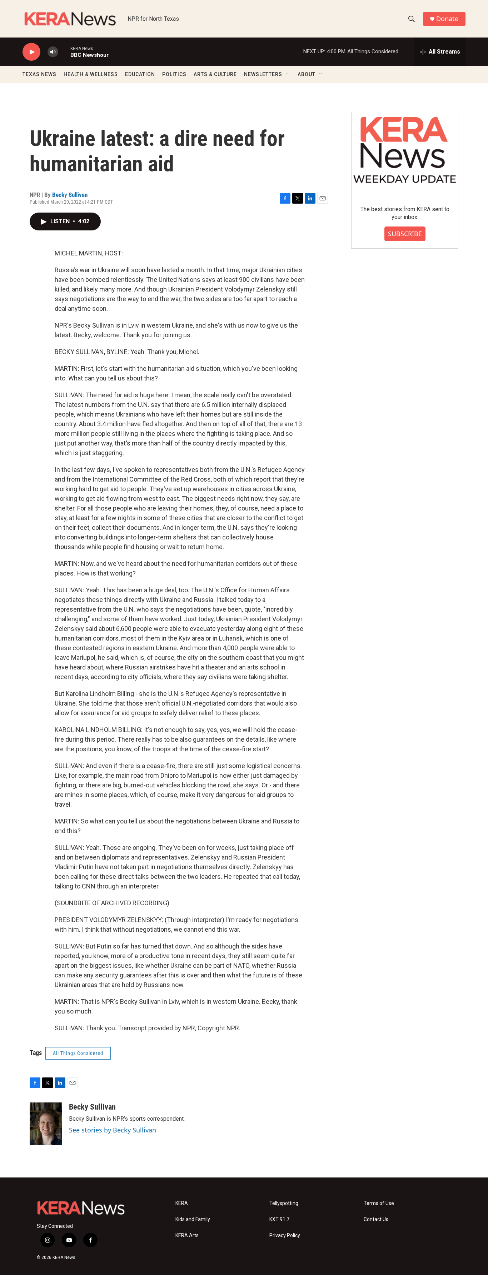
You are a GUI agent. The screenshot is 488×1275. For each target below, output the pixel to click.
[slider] (64, 51)
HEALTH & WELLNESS (91, 74)
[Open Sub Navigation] (287, 74)
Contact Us (376, 1219)
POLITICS (174, 74)
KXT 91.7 (279, 1219)
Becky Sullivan (70, 194)
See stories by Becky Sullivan (112, 1130)
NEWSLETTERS (263, 74)
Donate (447, 19)
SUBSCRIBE (405, 233)
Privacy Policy (284, 1235)
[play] (31, 52)
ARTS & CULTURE (215, 74)
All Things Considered (78, 1053)
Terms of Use (379, 1203)
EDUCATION (140, 74)
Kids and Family (192, 1219)
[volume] (53, 52)
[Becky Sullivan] (46, 1123)
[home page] (70, 18)
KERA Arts (187, 1235)
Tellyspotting (283, 1203)
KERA (181, 1203)
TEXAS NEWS (39, 74)
